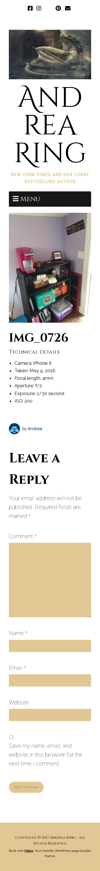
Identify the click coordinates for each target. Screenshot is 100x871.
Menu (30, 199)
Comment (23, 536)
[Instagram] (38, 8)
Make (28, 851)
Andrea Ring (50, 126)
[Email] (67, 8)
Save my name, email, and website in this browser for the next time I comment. (45, 754)
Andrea (35, 428)
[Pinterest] (58, 8)
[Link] (48, 8)
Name (18, 633)
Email (17, 668)
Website (19, 702)
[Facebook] (31, 8)
